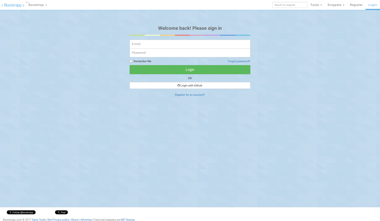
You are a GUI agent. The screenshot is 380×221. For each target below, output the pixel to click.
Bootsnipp (13, 5)
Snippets (335, 5)
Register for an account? (190, 94)
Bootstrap (35, 4)
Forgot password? (239, 61)
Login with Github (191, 85)
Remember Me (142, 61)
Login (372, 5)
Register (356, 5)
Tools (315, 5)
